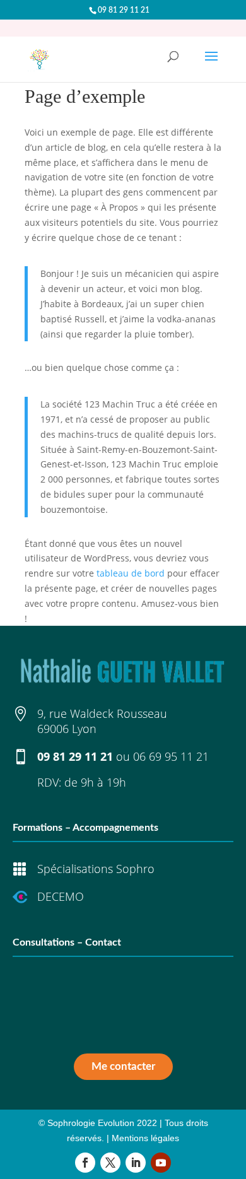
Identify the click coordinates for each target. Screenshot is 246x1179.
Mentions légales (145, 1138)
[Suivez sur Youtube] (161, 1163)
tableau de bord (131, 573)
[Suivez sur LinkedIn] (136, 1163)
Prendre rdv (123, 1029)
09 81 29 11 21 (75, 756)
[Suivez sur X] (110, 1163)
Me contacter (123, 1066)
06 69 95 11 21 (171, 756)
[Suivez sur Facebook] (85, 1163)
